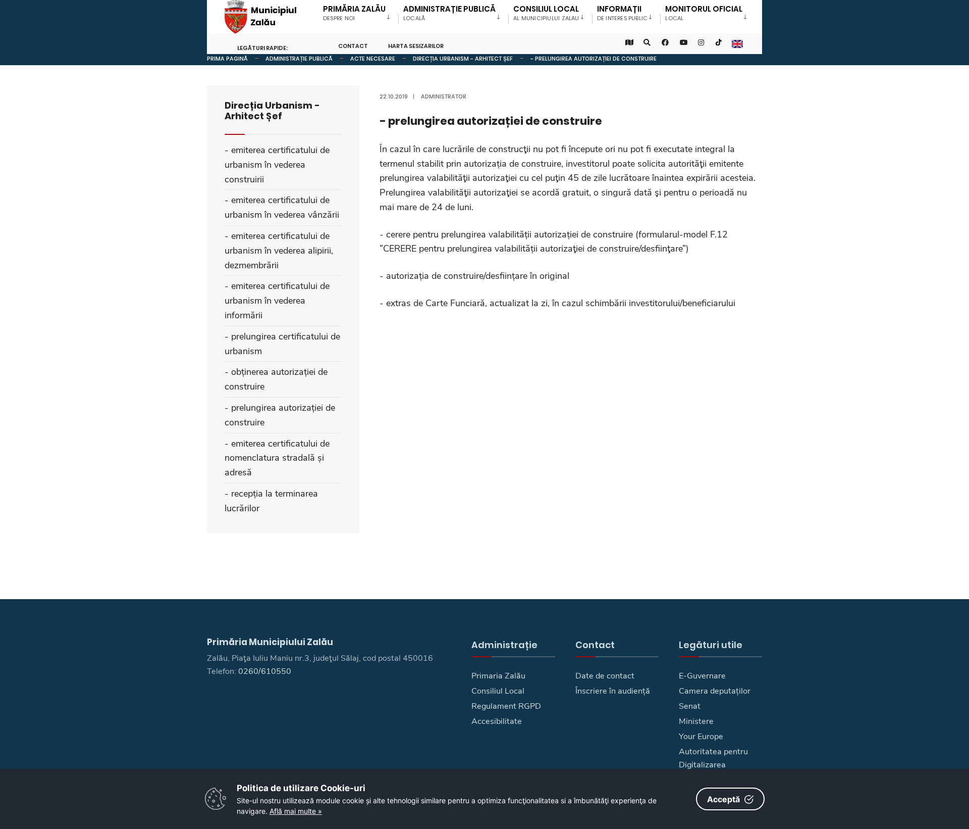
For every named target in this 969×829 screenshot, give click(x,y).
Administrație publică (299, 59)
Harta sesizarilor (416, 46)
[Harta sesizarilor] (629, 43)
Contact (353, 46)
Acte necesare (372, 59)
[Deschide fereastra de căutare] (647, 43)
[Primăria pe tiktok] (719, 43)
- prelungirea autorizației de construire (593, 59)
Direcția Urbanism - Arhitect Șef (463, 59)
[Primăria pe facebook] (665, 43)
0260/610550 (264, 671)
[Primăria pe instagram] (701, 43)
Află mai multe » (296, 811)
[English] (737, 43)
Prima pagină (227, 59)
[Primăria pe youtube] (683, 43)
